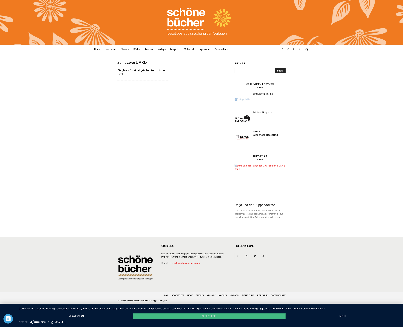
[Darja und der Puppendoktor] (260, 182)
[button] (306, 49)
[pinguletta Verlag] (242, 100)
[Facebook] (282, 49)
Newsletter (177, 295)
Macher (223, 295)
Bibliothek (248, 295)
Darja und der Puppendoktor (255, 205)
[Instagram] (288, 49)
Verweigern (76, 316)
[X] (299, 49)
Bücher (200, 295)
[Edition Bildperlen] (242, 118)
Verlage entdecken (260, 84)
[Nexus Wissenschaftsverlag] (242, 137)
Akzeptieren (209, 316)
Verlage (211, 295)
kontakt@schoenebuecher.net (186, 263)
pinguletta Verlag (263, 93)
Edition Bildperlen (263, 112)
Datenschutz (278, 295)
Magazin (234, 295)
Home (165, 295)
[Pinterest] (293, 49)
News (190, 295)
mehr (342, 316)
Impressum (262, 295)
